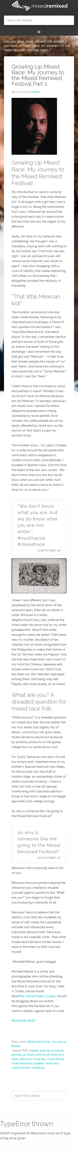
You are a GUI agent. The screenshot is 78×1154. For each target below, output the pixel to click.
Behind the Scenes (39, 1041)
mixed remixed (21, 1067)
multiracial (37, 1067)
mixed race (52, 1063)
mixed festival (55, 1059)
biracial (33, 1050)
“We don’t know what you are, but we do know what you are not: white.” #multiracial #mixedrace (37, 525)
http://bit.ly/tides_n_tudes (37, 996)
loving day (39, 1059)
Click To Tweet (47, 551)
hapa (15, 1059)
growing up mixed (23, 1054)
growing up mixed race (49, 1054)
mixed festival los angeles (28, 1063)
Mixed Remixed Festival (39, 5)
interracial (25, 1059)
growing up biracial (52, 1050)
